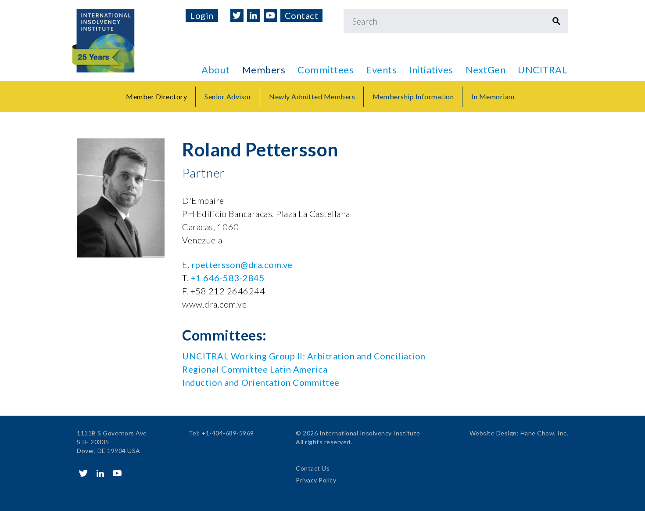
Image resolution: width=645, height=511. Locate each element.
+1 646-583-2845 (227, 277)
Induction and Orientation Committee (261, 382)
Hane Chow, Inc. (544, 433)
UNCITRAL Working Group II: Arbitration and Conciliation (304, 356)
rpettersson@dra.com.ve (242, 264)
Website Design (493, 433)
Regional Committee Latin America (254, 369)
